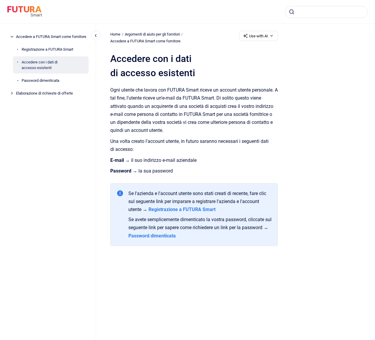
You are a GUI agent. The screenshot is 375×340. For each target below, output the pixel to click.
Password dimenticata (40, 80)
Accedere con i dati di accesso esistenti (40, 65)
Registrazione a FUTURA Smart (47, 49)
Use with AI (258, 36)
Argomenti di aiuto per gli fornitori (152, 34)
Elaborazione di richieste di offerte (44, 93)
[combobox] (326, 11)
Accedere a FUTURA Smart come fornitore (51, 36)
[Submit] (291, 12)
